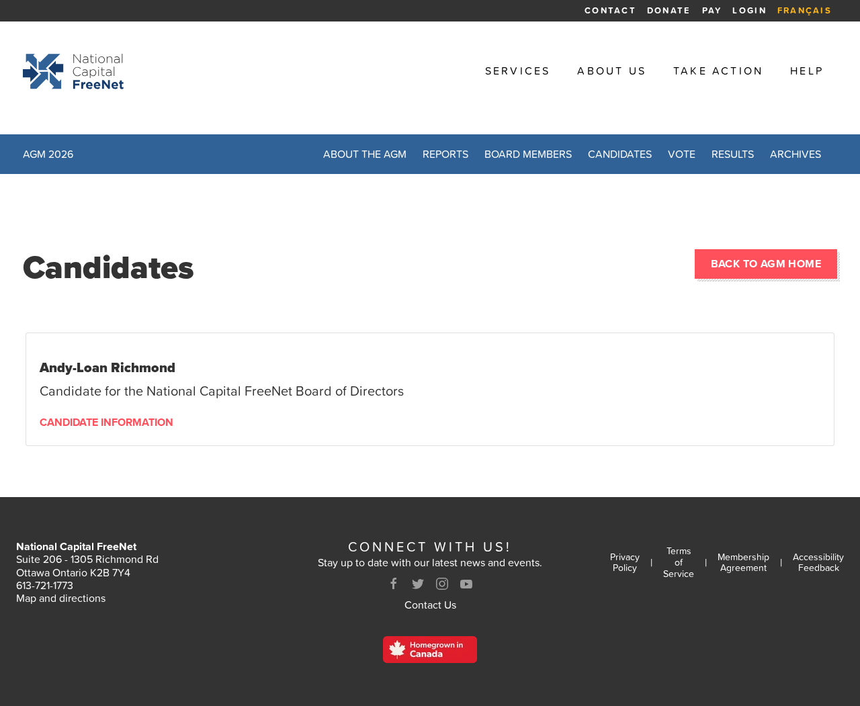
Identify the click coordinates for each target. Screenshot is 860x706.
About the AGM (364, 154)
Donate (669, 10)
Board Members (528, 154)
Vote (681, 154)
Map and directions (60, 598)
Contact (610, 10)
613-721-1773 (44, 585)
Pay (712, 10)
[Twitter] (418, 583)
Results (733, 154)
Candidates (620, 154)
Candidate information (106, 422)
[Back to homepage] (73, 71)
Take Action (718, 70)
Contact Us (430, 605)
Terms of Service (678, 562)
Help (807, 70)
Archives (795, 154)
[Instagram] (442, 583)
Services (518, 70)
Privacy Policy (625, 562)
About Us (611, 70)
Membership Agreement (743, 562)
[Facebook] (393, 583)
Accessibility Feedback (818, 562)
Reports (445, 154)
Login (749, 10)
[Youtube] (466, 583)
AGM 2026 (48, 154)
